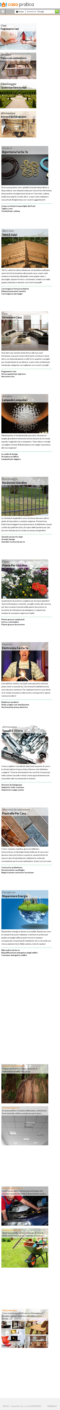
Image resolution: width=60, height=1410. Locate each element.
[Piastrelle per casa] (24, 826)
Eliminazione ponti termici (13, 291)
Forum (21, 11)
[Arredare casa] (24, 1328)
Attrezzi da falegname (13, 116)
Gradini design (8, 539)
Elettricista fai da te (15, 648)
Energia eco (8, 892)
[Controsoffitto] (24, 1125)
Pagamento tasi (10, 28)
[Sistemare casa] (24, 330)
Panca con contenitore (13, 58)
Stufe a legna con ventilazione (15, 704)
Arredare (6, 54)
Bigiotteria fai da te (15, 152)
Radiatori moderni (10, 702)
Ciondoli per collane (10, 211)
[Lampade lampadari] (24, 413)
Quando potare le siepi (13, 87)
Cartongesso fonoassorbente (15, 288)
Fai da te (7, 148)
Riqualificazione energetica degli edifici (19, 952)
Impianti (7, 644)
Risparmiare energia (15, 896)
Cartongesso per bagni (11, 294)
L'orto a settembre (10, 622)
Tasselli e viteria (12, 730)
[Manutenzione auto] (24, 1205)
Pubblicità (52, 1406)
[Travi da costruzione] (24, 1083)
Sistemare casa (12, 317)
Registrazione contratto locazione (17, 872)
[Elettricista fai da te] (24, 661)
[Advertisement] (24, 1019)
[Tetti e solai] (24, 248)
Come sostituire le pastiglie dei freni (18, 206)
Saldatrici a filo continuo (12, 787)
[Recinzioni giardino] (24, 496)
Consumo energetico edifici (14, 955)
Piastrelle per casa (14, 813)
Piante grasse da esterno (13, 624)
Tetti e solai (9, 234)
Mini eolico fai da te (10, 950)
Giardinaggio (8, 84)
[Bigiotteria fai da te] (24, 165)
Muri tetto (8, 231)
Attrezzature (8, 113)
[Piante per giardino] (24, 578)
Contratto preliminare (11, 867)
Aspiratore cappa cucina (12, 790)
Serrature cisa (8, 376)
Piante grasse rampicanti (13, 619)
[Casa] (18, 36)
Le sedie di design (9, 454)
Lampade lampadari (15, 400)
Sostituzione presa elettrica (14, 707)
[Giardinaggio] (18, 94)
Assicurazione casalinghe (13, 870)
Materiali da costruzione (16, 809)
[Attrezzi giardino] (24, 1247)
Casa (3, 25)
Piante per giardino (14, 565)
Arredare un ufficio (10, 456)
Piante (6, 561)
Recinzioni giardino (14, 482)
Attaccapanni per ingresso (13, 374)
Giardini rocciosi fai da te (13, 542)
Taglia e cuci (7, 208)
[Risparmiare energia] (24, 909)
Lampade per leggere (11, 459)
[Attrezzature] (18, 123)
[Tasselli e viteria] (24, 744)
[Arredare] (18, 65)
